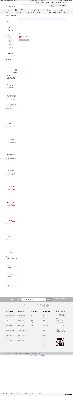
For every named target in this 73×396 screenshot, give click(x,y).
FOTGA (44, 330)
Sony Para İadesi (21, 340)
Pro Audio (32, 315)
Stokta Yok (24, 39)
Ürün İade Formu (9, 332)
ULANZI (44, 315)
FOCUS (44, 328)
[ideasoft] (31, 355)
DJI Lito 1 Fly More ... (11, 170)
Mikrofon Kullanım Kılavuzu (23, 347)
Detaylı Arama (14, 72)
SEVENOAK (45, 338)
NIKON (44, 335)
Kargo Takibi (37, 2)
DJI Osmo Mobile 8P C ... (11, 154)
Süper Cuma (20, 342)
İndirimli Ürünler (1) (12, 55)
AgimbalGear (45, 325)
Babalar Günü (20, 318)
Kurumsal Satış (8, 322)
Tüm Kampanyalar (21, 313)
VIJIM (44, 345)
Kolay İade (42, 2)
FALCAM (45, 317)
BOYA (44, 313)
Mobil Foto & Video (34, 323)
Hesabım (7, 320)
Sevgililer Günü (21, 338)
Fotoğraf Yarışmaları (22, 330)
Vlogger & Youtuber (34, 327)
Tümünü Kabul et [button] (68, 394)
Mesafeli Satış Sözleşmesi (10, 330)
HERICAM (45, 333)
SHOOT (44, 340)
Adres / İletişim (8, 317)
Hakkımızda (8, 313)
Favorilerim (47, 2)
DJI (44, 320)
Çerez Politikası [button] (35, 394)
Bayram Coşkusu (21, 320)
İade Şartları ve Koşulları (10, 338)
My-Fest (19, 333)
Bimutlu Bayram (21, 322)
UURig (44, 343)
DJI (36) (10, 41)
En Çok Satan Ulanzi (22, 315)
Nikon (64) (10, 40)
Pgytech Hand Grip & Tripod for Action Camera (24, 34)
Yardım (7, 318)
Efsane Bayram (21, 325)
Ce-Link (44, 327)
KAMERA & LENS (13, 15)
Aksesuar (32, 325)
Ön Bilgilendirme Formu (10, 328)
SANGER (45, 323)
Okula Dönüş (20, 337)
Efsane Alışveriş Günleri (22, 328)
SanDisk (44, 337)
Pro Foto (32, 313)
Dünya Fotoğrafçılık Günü (23, 323)
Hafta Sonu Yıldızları (22, 332)
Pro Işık (32, 318)
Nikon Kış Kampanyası (22, 335)
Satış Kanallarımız (58, 2)
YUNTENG (45, 347)
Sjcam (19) (10, 43)
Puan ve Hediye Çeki (9, 335)
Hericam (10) (11, 47)
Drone (32, 320)
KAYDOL (49, 299)
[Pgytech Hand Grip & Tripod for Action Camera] (24, 27)
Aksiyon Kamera (34, 322)
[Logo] (10, 6)
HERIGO (45, 322)
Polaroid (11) (11, 44)
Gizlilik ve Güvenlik (9, 327)
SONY (44, 342)
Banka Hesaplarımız (9, 342)
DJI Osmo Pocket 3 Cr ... (11, 202)
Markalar (7, 337)
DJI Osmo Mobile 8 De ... (11, 138)
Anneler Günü (20, 317)
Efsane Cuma (20, 327)
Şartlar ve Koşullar (9, 325)
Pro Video (32, 317)
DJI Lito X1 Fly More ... (11, 186)
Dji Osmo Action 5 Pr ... (11, 251)
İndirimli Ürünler (8, 333)
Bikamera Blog (65, 2)
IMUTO (44, 318)
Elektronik (32, 328)
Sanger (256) (11, 37)
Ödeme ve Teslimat (9, 340)
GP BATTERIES (46, 332)
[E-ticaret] (36, 355)
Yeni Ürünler (52, 2)
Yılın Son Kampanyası (22, 343)
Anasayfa (32, 2)
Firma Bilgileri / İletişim (10, 315)
